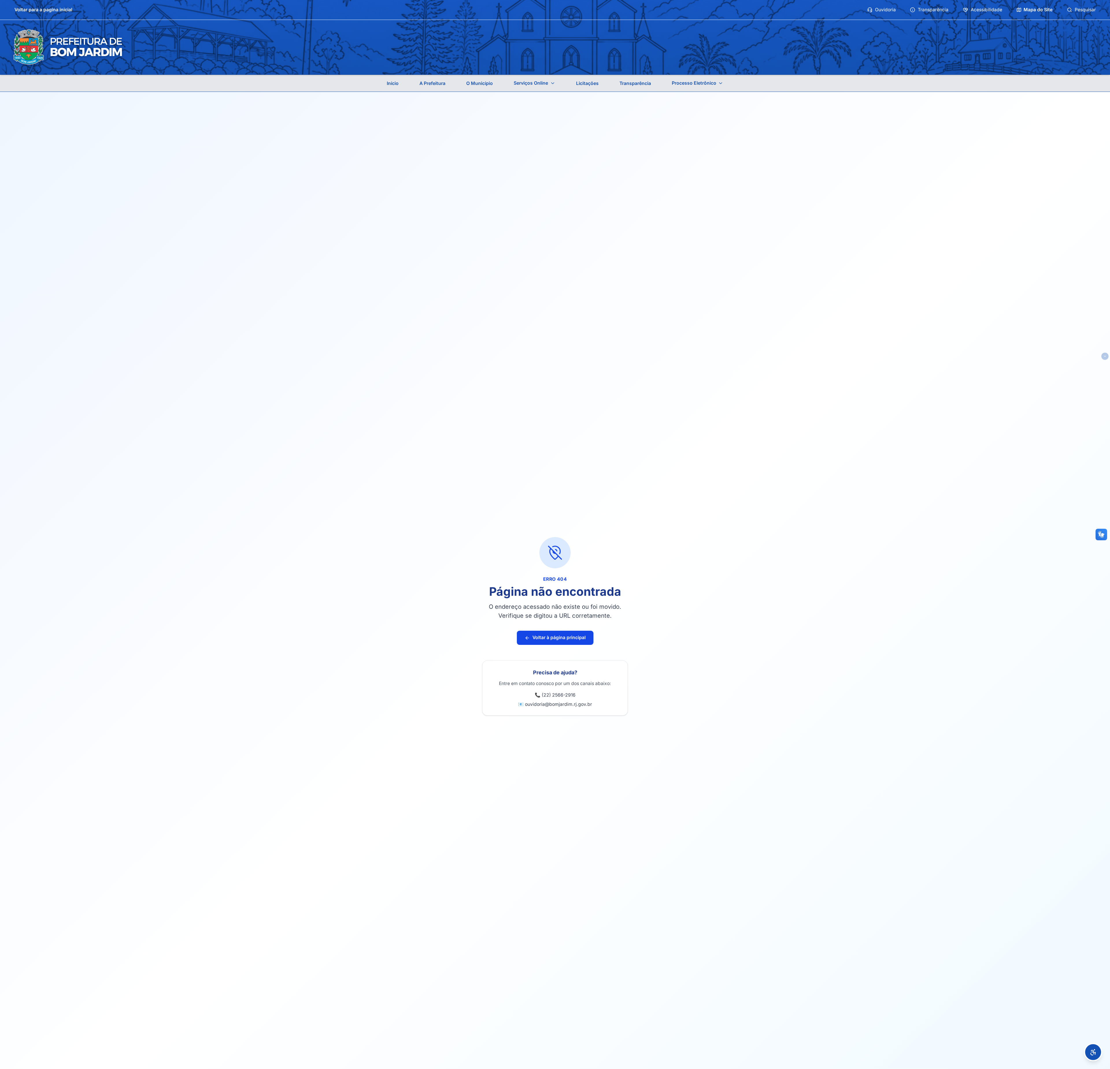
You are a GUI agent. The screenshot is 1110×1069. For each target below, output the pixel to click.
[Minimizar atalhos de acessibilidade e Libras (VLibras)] (1105, 356)
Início (393, 83)
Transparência (933, 9)
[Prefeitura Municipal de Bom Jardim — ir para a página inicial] (67, 47)
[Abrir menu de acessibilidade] (1093, 1052)
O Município (479, 83)
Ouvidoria (885, 9)
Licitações (587, 83)
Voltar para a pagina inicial (43, 9)
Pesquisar (1085, 9)
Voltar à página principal (559, 637)
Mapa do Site (1038, 9)
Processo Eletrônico (694, 83)
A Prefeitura (432, 83)
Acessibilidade (986, 9)
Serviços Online (531, 83)
